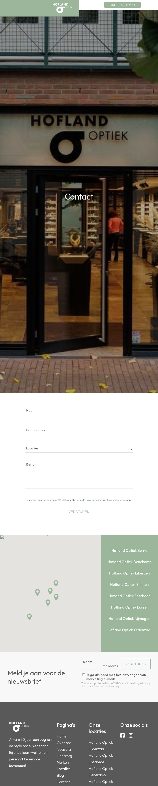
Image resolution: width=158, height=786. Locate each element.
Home (61, 736)
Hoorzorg (64, 755)
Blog (60, 775)
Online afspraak (122, 5)
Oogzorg (64, 749)
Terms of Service (116, 499)
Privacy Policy (93, 499)
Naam (31, 410)
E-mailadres (35, 430)
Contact (63, 782)
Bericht (32, 464)
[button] (37, 592)
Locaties (64, 768)
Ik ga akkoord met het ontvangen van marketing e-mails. (116, 677)
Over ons (64, 742)
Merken (63, 762)
